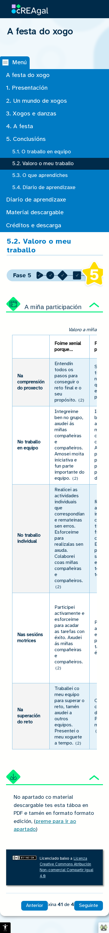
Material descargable (35, 212)
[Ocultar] (94, 305)
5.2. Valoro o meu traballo (43, 163)
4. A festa (19, 126)
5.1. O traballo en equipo (41, 152)
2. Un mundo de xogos (36, 101)
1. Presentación (27, 88)
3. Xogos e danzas (31, 114)
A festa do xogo (28, 75)
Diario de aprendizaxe (36, 200)
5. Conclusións (26, 139)
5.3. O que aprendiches (40, 175)
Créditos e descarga (33, 225)
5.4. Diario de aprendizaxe (43, 187)
